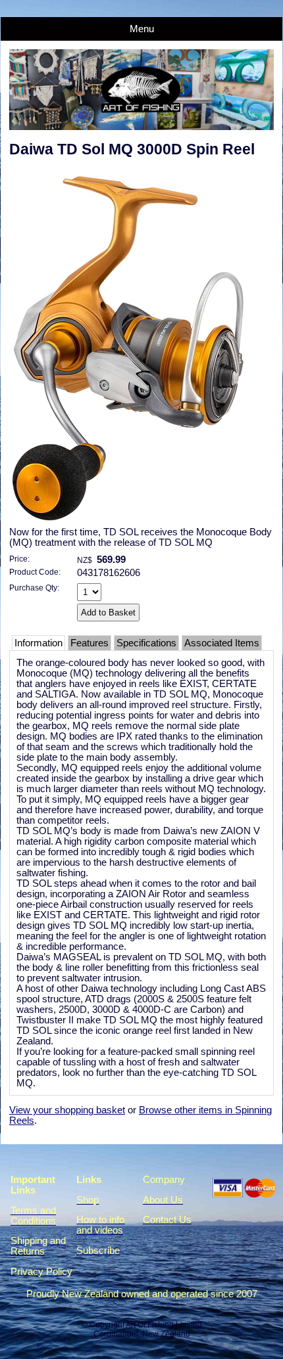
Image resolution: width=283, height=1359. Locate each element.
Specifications (146, 643)
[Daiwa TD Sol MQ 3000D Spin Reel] (133, 523)
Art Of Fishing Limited (164, 1324)
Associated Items (221, 643)
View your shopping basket (67, 1110)
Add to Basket (108, 612)
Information (38, 643)
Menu (142, 29)
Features (89, 643)
